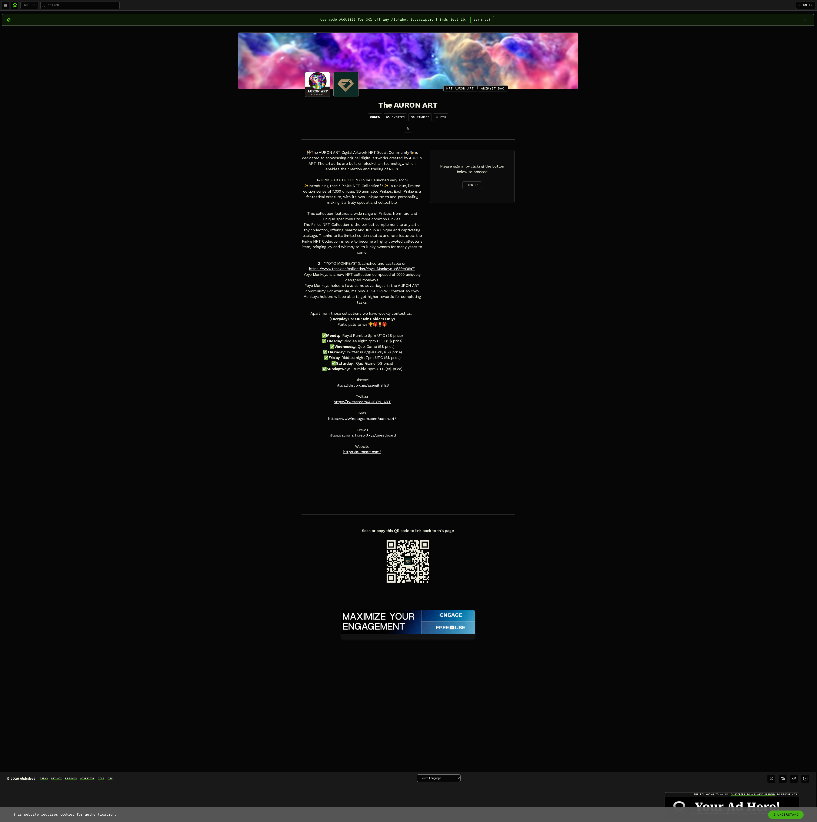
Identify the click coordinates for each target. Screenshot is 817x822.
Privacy (56, 778)
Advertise (87, 778)
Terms (44, 778)
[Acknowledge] (805, 20)
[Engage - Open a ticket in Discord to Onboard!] (408, 621)
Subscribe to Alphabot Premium (753, 794)
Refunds (71, 778)
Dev (110, 778)
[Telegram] (794, 779)
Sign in (806, 5)
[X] (408, 128)
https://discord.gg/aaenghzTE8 (362, 385)
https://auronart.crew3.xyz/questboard (362, 435)
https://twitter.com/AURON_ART (362, 402)
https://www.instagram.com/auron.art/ (362, 419)
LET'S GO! (482, 19)
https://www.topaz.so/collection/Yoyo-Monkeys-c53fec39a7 (361, 269)
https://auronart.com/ (362, 452)
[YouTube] (805, 779)
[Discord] (783, 779)
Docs (101, 778)
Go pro (29, 5)
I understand (785, 814)
